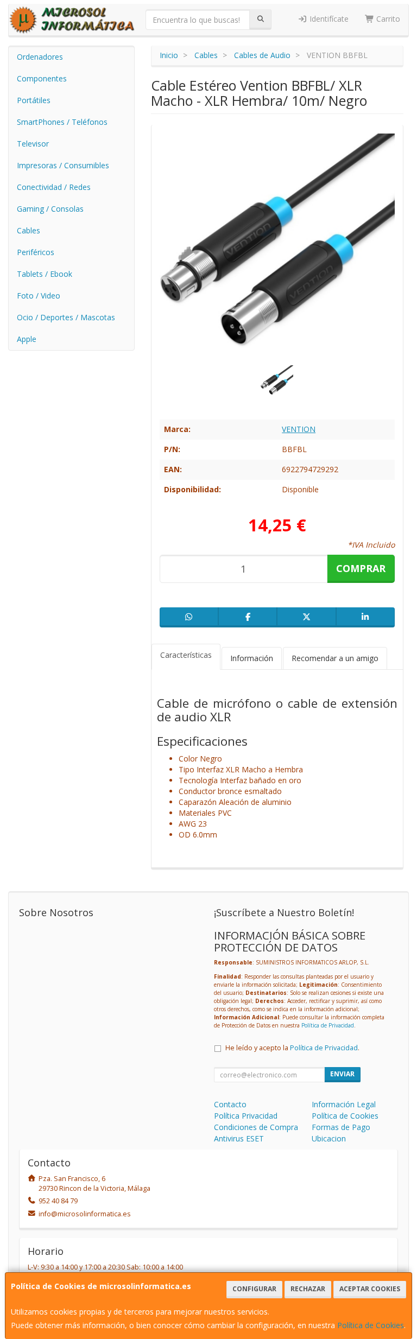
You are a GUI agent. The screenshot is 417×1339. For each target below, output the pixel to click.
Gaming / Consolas (50, 209)
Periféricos (35, 252)
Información (251, 658)
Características (186, 655)
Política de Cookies (370, 1325)
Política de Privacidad (327, 1025)
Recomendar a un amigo (335, 658)
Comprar (361, 568)
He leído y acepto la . (292, 1047)
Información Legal (344, 1104)
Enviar (342, 1073)
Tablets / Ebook (44, 274)
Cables (28, 230)
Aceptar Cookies (369, 1288)
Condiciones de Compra (256, 1127)
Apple (26, 339)
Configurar (254, 1288)
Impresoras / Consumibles (63, 165)
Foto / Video (38, 295)
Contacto (230, 1104)
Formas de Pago (341, 1127)
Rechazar (307, 1288)
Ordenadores (40, 57)
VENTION (298, 429)
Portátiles (33, 100)
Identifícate (328, 19)
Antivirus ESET (239, 1138)
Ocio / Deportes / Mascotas (66, 317)
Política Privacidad (245, 1115)
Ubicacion (329, 1138)
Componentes (42, 78)
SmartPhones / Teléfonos (62, 122)
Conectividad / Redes (54, 187)
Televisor (33, 143)
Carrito (387, 19)
